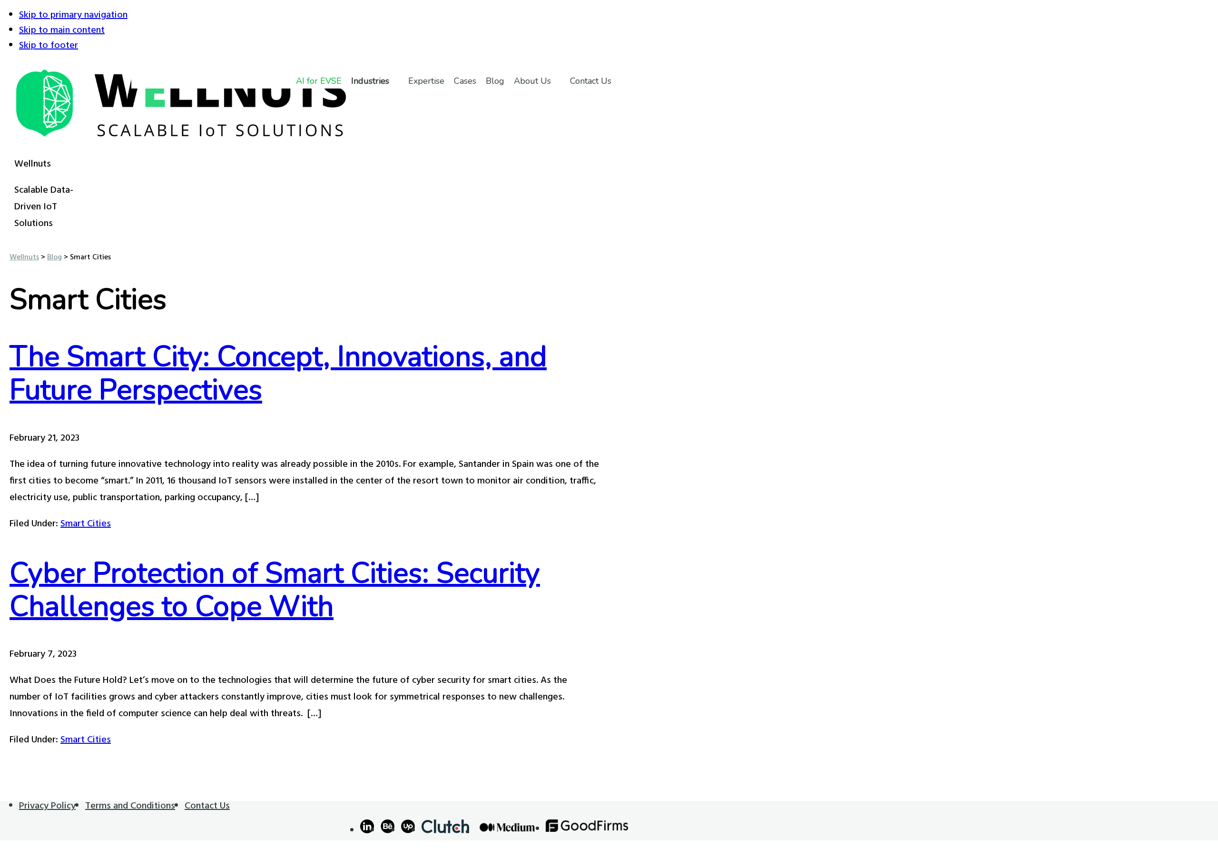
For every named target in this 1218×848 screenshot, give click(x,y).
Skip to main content (62, 30)
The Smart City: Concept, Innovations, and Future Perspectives (278, 373)
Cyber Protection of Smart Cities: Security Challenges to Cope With (275, 589)
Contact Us (590, 81)
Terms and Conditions (130, 806)
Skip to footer (48, 45)
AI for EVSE (319, 81)
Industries (370, 81)
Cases (465, 81)
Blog (495, 81)
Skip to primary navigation (73, 15)
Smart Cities (85, 524)
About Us (532, 81)
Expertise (426, 81)
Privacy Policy (47, 806)
